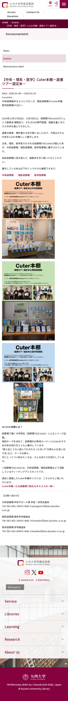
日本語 (50, 6)
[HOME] (18, 5)
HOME (5, 22)
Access (11, 12)
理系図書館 (24, 175)
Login (56, 6)
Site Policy (43, 580)
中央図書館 (8, 175)
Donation (12, 16)
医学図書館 (40, 175)
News (6, 50)
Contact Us (32, 12)
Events (15, 22)
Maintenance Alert (13, 66)
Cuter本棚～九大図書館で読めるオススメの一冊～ (28, 486)
